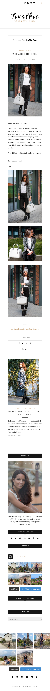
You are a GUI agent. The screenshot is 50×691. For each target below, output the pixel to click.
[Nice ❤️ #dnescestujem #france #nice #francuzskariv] (36, 567)
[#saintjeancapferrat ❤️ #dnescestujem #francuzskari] (36, 579)
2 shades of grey (25, 54)
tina (26, 349)
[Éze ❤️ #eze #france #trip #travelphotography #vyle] (13, 579)
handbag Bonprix (32, 329)
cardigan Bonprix (17, 329)
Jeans (21, 50)
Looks (28, 50)
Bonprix (22, 131)
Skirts (32, 408)
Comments (25, 338)
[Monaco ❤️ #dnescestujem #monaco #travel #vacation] (25, 579)
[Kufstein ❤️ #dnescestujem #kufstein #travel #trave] (13, 567)
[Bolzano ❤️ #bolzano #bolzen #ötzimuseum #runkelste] (25, 567)
